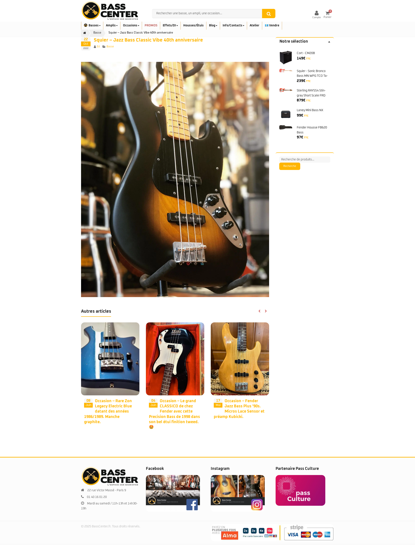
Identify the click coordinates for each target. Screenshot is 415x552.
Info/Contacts (233, 25)
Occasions (130, 25)
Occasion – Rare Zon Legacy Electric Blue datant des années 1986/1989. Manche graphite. (108, 411)
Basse (110, 46)
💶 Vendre (272, 25)
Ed (98, 46)
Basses (94, 25)
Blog (212, 25)
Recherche (289, 166)
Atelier (254, 25)
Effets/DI (170, 25)
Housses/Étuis (193, 25)
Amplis (111, 25)
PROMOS (151, 25)
